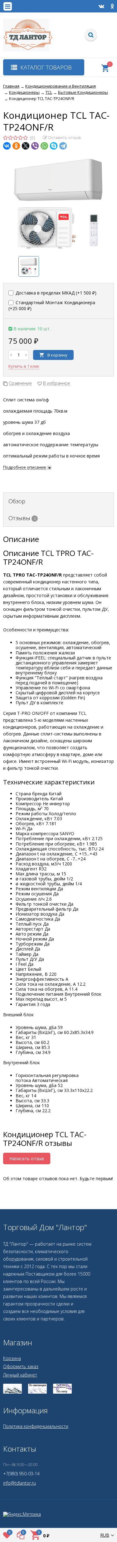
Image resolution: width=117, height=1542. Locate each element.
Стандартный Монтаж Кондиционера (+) (51, 305)
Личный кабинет (20, 1375)
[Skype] (53, 146)
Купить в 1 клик (23, 366)
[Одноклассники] (16, 146)
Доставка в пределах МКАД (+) (55, 293)
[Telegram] (63, 146)
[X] (25, 146)
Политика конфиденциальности (35, 1426)
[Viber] (35, 146)
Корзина (12, 1358)
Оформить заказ (20, 1366)
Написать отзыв (26, 1158)
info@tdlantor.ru (19, 1483)
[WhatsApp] (44, 146)
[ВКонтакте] (7, 146)
